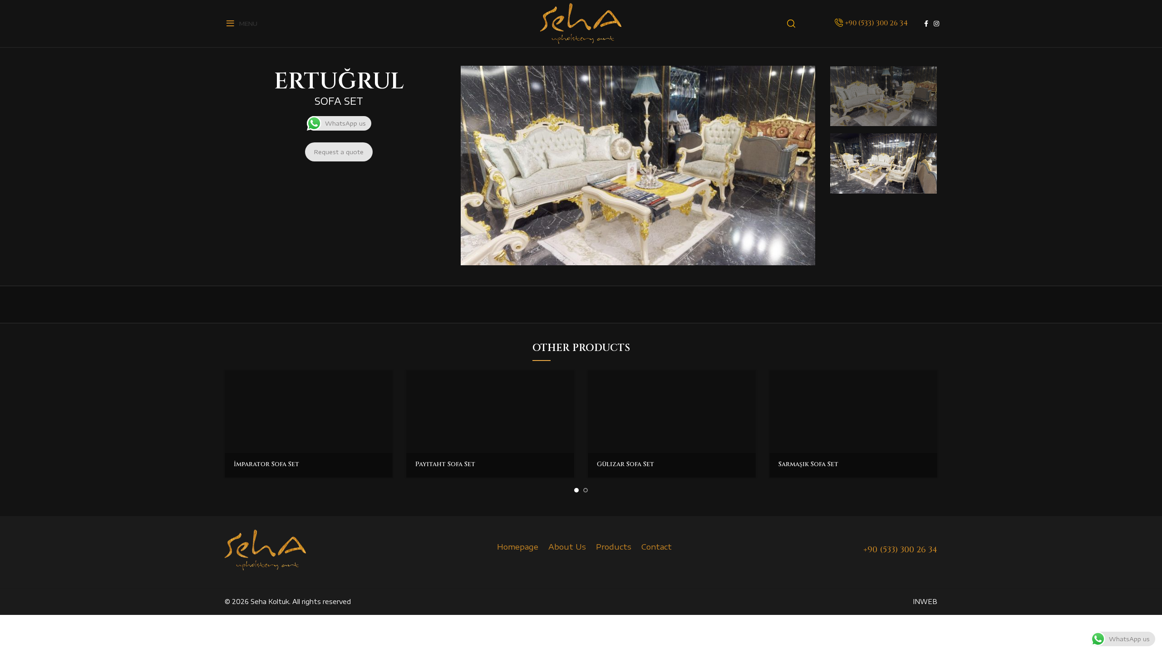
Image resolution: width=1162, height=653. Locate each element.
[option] (883, 96)
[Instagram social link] (936, 23)
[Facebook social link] (926, 23)
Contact (656, 546)
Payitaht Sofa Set (445, 464)
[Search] (791, 24)
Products (613, 546)
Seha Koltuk (270, 601)
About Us (567, 546)
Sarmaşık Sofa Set (808, 464)
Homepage (517, 546)
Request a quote (339, 152)
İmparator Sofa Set (266, 464)
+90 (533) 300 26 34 (876, 23)
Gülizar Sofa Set (625, 464)
